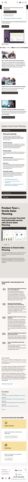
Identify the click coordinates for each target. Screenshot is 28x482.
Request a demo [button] (5, 26)
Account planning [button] (7, 193)
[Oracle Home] (5, 2)
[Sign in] (23, 2)
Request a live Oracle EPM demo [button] (11, 436)
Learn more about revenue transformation (10, 92)
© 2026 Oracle (4, 469)
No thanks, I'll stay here (9, 15)
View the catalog (5, 69)
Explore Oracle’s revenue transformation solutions (13, 86)
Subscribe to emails (5, 473)
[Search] (17, 2)
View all (3, 409)
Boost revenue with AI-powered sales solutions (13, 60)
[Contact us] (25, 2)
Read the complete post (7, 383)
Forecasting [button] (5, 197)
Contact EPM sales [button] (9, 459)
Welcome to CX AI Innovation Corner (10, 406)
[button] (2, 2)
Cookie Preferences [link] (5, 471)
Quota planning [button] (6, 130)
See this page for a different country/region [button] (13, 18)
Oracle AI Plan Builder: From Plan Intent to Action (13, 399)
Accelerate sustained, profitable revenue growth (13, 109)
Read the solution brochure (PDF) (8, 117)
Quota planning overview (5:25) (11, 179)
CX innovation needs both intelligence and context (13, 395)
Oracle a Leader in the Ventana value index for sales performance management (14, 185)
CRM (23, 325)
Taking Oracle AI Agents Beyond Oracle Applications (14, 402)
